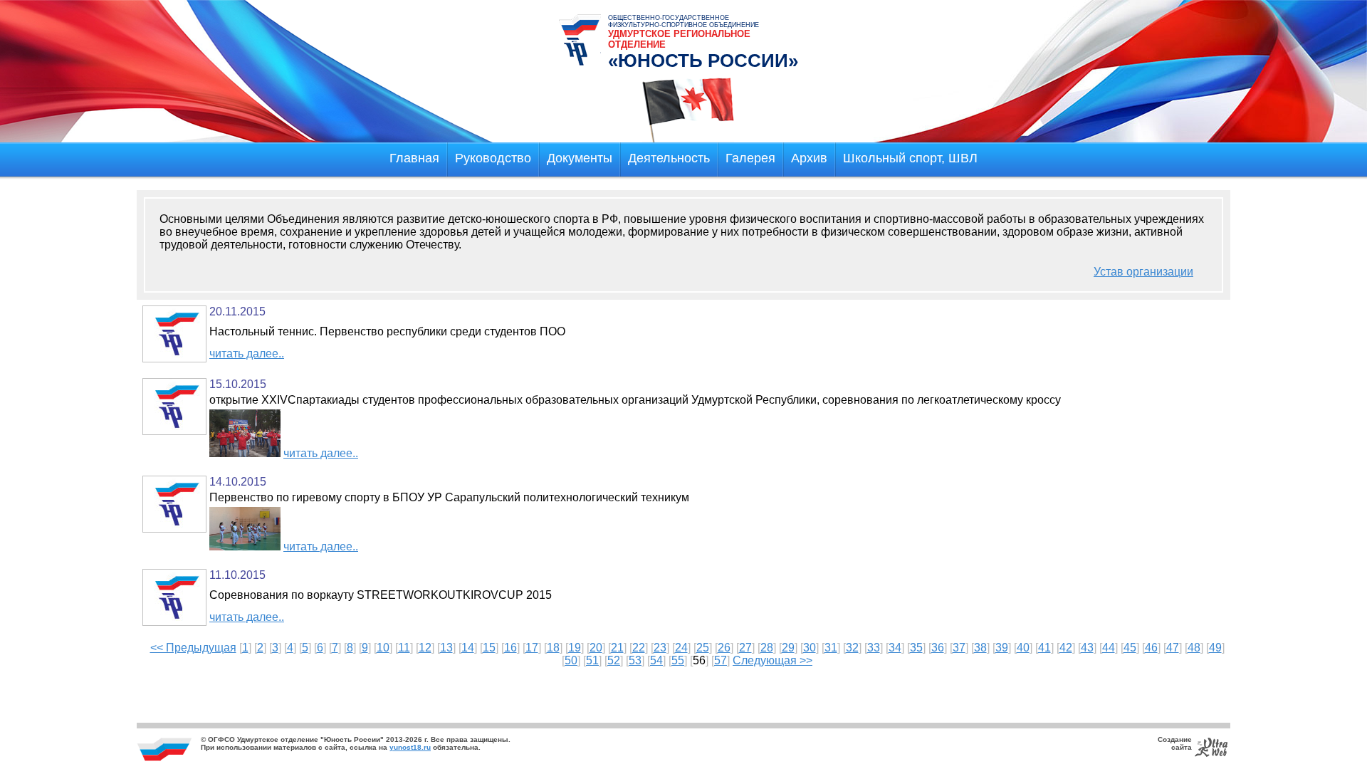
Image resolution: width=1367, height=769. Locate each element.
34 (895, 648)
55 (677, 660)
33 (873, 648)
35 (916, 648)
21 (617, 648)
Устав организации (1143, 272)
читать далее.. (246, 353)
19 (574, 648)
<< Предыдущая (193, 648)
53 (635, 660)
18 (553, 648)
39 (1001, 648)
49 (1215, 648)
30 (809, 648)
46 (1151, 648)
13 (446, 648)
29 (788, 648)
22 (638, 648)
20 (596, 648)
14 (467, 648)
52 (613, 660)
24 (681, 648)
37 (959, 648)
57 (720, 660)
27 (745, 648)
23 (660, 648)
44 (1108, 648)
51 (592, 660)
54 (656, 660)
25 (702, 648)
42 (1065, 648)
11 (404, 648)
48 (1194, 648)
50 (571, 660)
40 (1023, 648)
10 (383, 648)
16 (510, 648)
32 (852, 648)
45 (1130, 648)
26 (724, 648)
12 (425, 648)
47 (1172, 648)
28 (766, 648)
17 (531, 648)
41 (1044, 648)
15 (489, 648)
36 (937, 648)
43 (1087, 648)
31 (830, 648)
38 (980, 648)
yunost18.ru (410, 747)
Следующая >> (772, 660)
